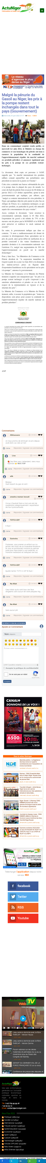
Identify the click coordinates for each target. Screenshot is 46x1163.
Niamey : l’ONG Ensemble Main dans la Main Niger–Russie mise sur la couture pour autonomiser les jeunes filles (30, 776)
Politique (8, 1117)
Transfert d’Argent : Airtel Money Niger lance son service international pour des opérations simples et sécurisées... (31, 790)
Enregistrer (7, 681)
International (9, 1123)
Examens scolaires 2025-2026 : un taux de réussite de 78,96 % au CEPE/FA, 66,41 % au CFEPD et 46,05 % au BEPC (31, 831)
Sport (6, 1135)
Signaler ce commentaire (33, 448)
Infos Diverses (10, 1150)
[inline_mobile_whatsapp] (32, 1161)
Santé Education (11, 1129)
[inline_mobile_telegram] (41, 1161)
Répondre (17, 448)
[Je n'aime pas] (41, 435)
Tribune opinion (10, 1126)
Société (7, 1120)
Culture (7, 1138)
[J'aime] (39, 435)
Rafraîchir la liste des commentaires (15, 623)
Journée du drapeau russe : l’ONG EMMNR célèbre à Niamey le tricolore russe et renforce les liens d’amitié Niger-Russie (31, 817)
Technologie (9, 1141)
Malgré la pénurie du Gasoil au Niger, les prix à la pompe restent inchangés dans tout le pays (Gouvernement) (22, 103)
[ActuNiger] (19, 7)
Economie (8, 1132)
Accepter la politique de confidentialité (22, 668)
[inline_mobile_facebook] (4, 1161)
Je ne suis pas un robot (18, 674)
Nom (10, 634)
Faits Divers (9, 1147)
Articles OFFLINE (11, 1144)
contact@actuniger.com (16, 1108)
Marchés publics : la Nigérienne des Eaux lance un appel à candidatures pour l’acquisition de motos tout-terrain (31, 763)
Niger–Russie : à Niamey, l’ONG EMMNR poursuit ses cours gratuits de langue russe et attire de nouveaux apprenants (30, 803)
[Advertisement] (23, 41)
